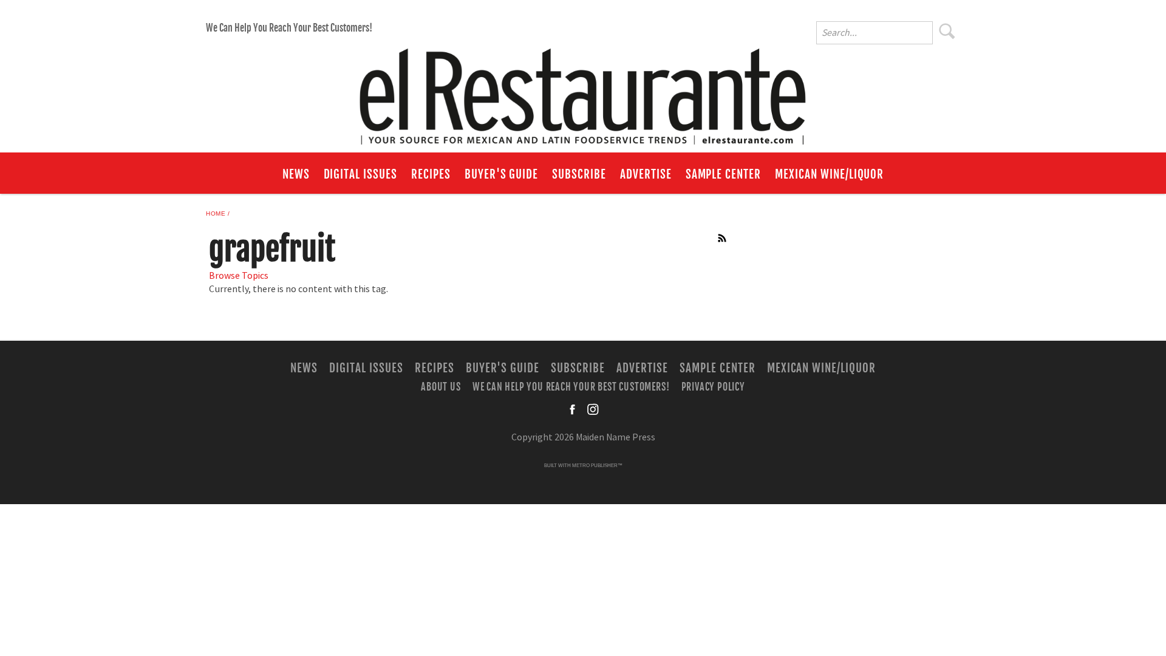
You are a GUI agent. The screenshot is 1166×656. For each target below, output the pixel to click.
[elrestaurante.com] (583, 91)
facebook (573, 409)
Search (947, 31)
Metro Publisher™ (597, 465)
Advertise (646, 174)
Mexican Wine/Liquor (829, 174)
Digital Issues (360, 174)
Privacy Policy (713, 386)
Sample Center (723, 174)
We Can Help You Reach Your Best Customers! (289, 28)
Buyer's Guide (501, 174)
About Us (440, 386)
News (296, 174)
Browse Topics (238, 276)
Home (215, 213)
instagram (592, 409)
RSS (722, 238)
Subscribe (579, 174)
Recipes (431, 174)
